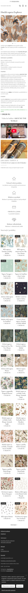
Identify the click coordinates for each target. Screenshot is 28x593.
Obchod (3, 546)
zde (22, 107)
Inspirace (3, 534)
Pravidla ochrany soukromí (7, 540)
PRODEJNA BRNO (15, 1)
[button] (19, 6)
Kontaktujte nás (5, 551)
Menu (25, 5)
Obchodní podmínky (6, 542)
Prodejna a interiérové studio (8, 561)
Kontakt (3, 555)
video (10, 92)
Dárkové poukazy (5, 531)
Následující (14, 525)
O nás (2, 549)
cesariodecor (10, 569)
